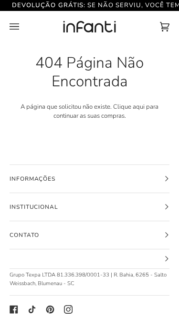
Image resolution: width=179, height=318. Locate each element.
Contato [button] (24, 235)
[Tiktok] (32, 309)
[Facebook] (14, 309)
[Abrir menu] (24, 27)
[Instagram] (68, 309)
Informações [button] (33, 179)
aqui (139, 107)
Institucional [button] (34, 207)
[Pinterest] (50, 309)
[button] (90, 259)
